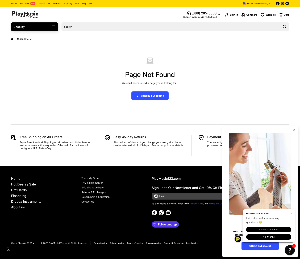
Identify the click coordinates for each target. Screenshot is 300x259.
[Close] (294, 130)
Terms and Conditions (219, 203)
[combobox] (175, 26)
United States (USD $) (21, 243)
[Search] (284, 26)
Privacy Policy (197, 203)
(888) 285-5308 (204, 13)
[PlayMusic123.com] (25, 14)
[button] (284, 15)
